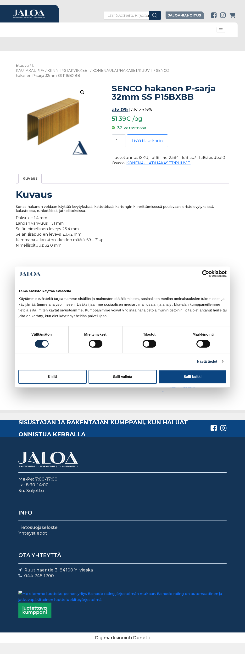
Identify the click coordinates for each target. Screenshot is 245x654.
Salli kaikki (192, 377)
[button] (82, 92)
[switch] (95, 344)
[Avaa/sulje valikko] (221, 30)
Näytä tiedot (207, 361)
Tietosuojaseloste (38, 527)
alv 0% (120, 109)
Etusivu (22, 65)
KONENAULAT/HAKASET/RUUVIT (122, 70)
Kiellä (52, 377)
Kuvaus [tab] (30, 178)
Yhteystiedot (32, 533)
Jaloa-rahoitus (184, 15)
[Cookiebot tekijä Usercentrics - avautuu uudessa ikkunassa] (206, 273)
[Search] (155, 15)
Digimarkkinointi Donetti (122, 637)
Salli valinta (122, 377)
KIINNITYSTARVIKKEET (68, 70)
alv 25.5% (141, 109)
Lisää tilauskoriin (147, 141)
